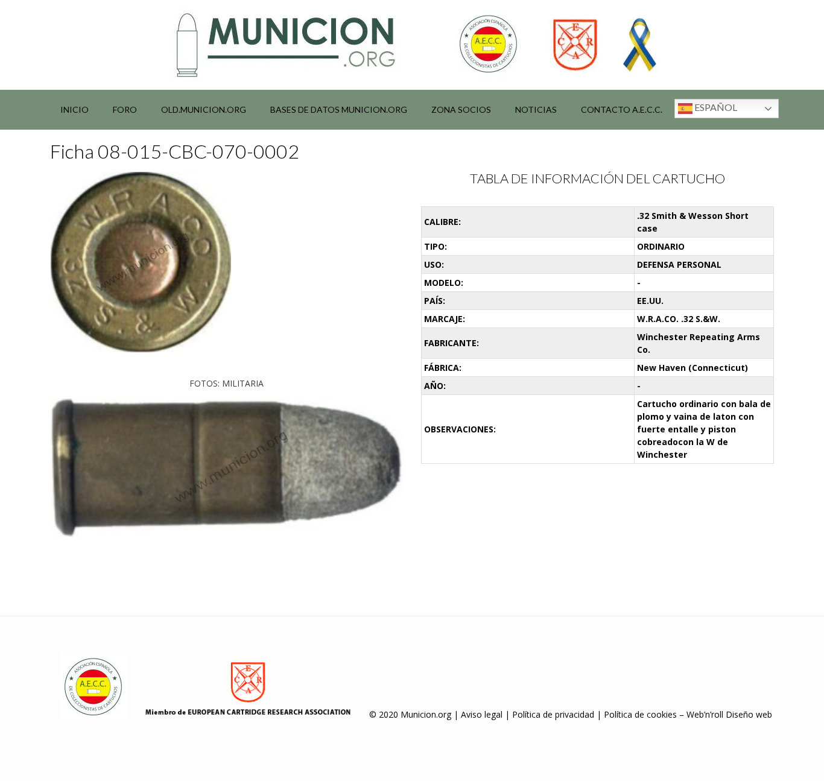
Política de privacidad (553, 714)
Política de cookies (640, 714)
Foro (125, 109)
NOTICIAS (536, 109)
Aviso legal (481, 714)
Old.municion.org (203, 109)
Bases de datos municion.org (338, 109)
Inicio (74, 109)
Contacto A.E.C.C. (621, 109)
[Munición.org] (412, 44)
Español (714, 107)
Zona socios (461, 109)
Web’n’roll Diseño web (729, 714)
